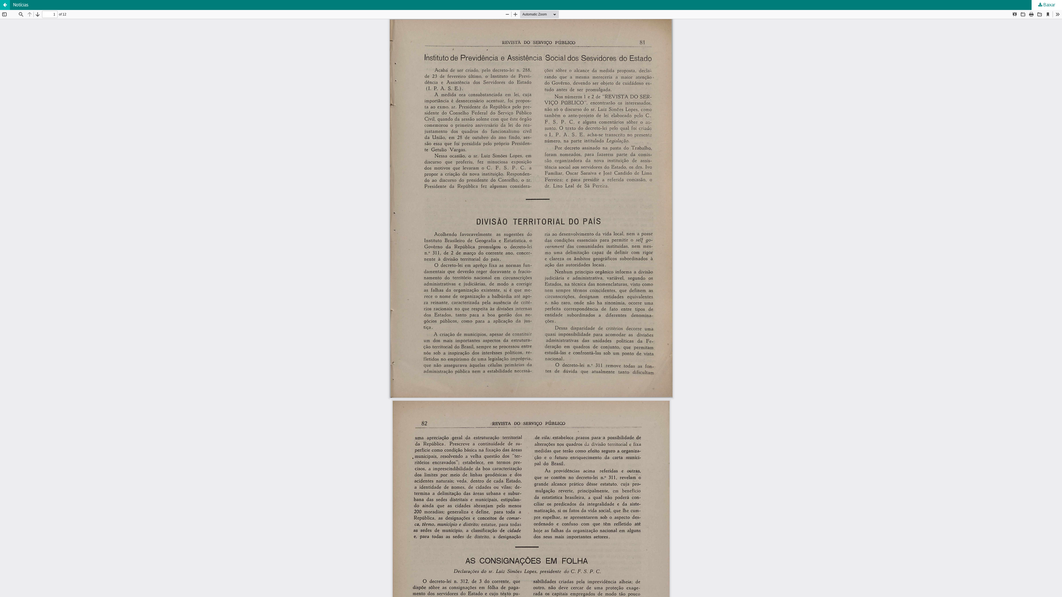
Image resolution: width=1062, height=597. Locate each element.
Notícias (20, 4)
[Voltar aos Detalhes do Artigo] (5, 5)
